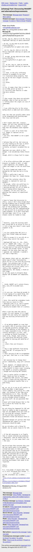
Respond (26, 15)
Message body (17, 15)
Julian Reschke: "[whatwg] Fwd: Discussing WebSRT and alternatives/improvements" (16, 514)
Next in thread (21, 21)
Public (21, 3)
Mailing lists (13, 3)
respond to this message (19, 532)
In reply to (13, 21)
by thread (6, 538)
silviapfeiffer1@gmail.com (11, 27)
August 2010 (22, 5)
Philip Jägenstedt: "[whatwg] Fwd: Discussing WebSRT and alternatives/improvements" (17, 509)
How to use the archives (14, 540)
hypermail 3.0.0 (25, 545)
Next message (20, 19)
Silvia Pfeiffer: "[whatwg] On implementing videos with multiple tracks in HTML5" (16, 497)
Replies (28, 21)
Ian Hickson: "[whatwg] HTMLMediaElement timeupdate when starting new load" (16, 503)
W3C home (4, 3)
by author (20, 538)
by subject (13, 538)
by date (27, 536)
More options (7, 17)
